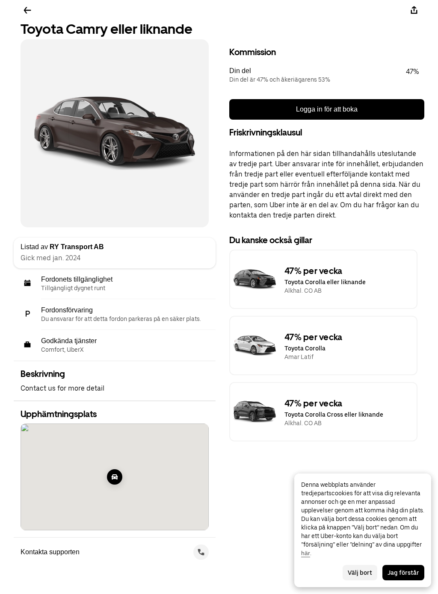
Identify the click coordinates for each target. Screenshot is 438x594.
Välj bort (360, 572)
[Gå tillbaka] (27, 10)
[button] (326, 75)
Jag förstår (403, 572)
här (305, 553)
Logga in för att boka (327, 109)
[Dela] (414, 10)
